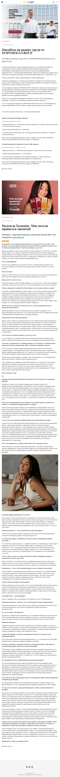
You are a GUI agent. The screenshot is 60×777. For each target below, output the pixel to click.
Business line (8, 217)
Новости (7, 41)
